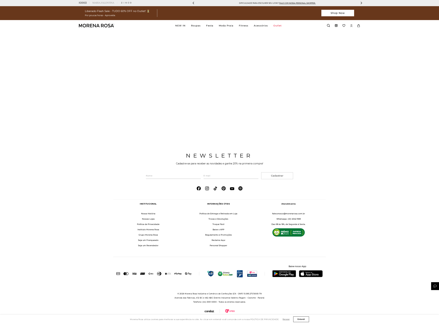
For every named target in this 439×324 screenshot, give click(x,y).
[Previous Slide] (193, 3)
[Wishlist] (343, 25)
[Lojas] (336, 25)
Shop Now (338, 13)
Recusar (286, 319)
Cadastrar (277, 175)
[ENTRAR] (351, 25)
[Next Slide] (361, 3)
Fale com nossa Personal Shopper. (297, 3)
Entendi (301, 319)
